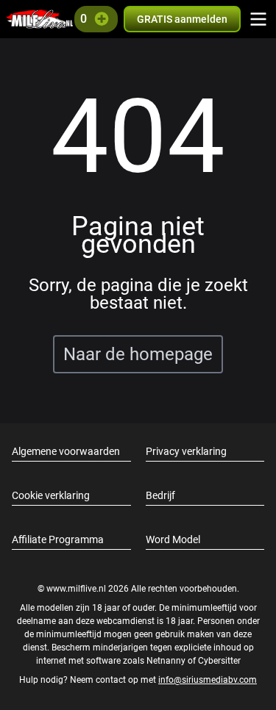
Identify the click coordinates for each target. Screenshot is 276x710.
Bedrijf (160, 495)
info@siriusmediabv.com (207, 680)
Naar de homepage (138, 354)
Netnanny (167, 661)
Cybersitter (219, 661)
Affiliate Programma (58, 539)
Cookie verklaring (51, 495)
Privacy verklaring (186, 451)
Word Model (173, 539)
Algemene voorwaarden (66, 451)
